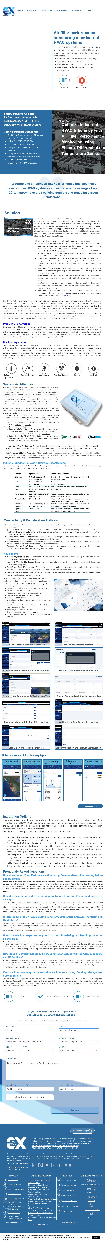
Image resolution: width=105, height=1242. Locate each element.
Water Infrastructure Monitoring (66, 1145)
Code (8, 1047)
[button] (20, 10)
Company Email (13, 1038)
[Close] (102, 1237)
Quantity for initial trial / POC (19, 1085)
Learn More (46, 434)
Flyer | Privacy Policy (82, 1141)
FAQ (67, 1141)
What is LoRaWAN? (55, 1148)
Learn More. (33, 441)
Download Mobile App (70, 1143)
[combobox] (79, 1050)
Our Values (36, 1138)
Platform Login (38, 1141)
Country (62, 1047)
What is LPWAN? (39, 1148)
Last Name (64, 1026)
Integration (87, 1143)
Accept (96, 1238)
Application (11, 1058)
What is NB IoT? (71, 1148)
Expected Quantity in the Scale (73, 1085)
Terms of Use (49, 1138)
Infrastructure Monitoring (42, 1145)
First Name (11, 1027)
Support (59, 1141)
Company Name (66, 1038)
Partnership (36, 1143)
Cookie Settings (84, 1238)
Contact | (51, 1141)
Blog (56, 1143)
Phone (25, 1047)
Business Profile (66, 1138)
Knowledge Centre (84, 1138)
